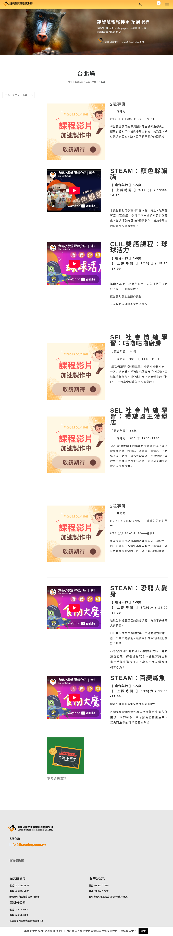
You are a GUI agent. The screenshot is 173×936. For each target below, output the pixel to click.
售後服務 (79, 82)
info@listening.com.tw (27, 844)
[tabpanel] (86, 32)
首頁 (70, 82)
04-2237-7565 (101, 885)
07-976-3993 (21, 909)
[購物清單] (157, 4)
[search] (141, 4)
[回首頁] (18, 3)
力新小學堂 (91, 82)
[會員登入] (149, 4)
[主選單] (166, 5)
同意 (143, 931)
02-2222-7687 (22, 885)
